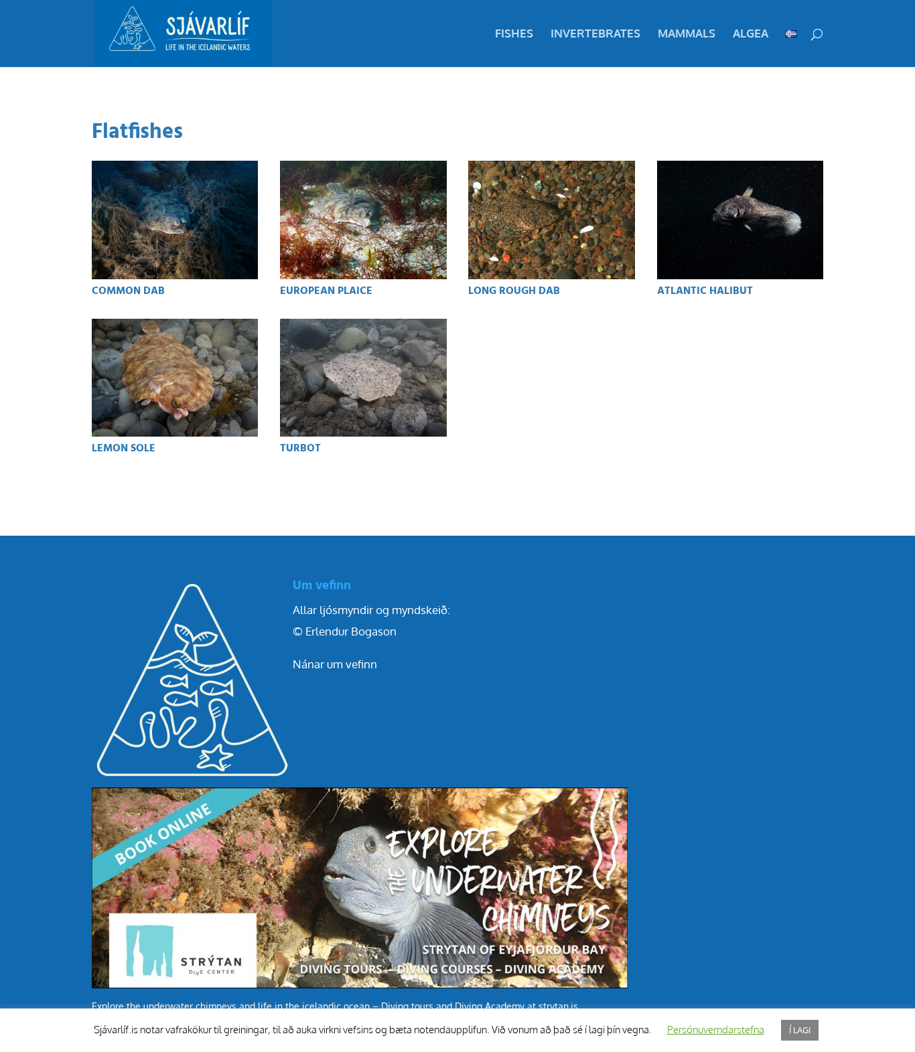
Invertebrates (595, 34)
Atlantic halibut (705, 291)
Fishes (514, 34)
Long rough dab (514, 291)
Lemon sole (123, 448)
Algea (750, 34)
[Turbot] (363, 378)
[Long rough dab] (551, 220)
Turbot (300, 448)
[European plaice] (363, 220)
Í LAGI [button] (800, 1030)
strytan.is (558, 1006)
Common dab (128, 291)
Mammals (686, 34)
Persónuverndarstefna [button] (715, 1029)
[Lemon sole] (175, 378)
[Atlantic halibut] (740, 220)
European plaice (326, 291)
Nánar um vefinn (335, 664)
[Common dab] (175, 220)
